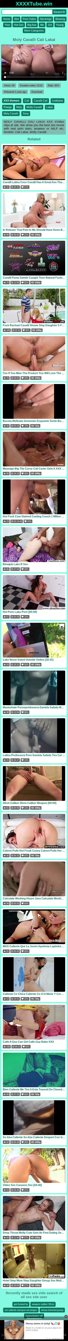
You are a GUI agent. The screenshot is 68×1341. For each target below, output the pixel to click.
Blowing (60, 19)
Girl (50, 25)
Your (7, 25)
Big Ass (31, 25)
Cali (26, 100)
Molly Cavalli (34, 107)
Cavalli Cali (41, 100)
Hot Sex (18, 25)
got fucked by (21, 1304)
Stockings (45, 19)
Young (60, 25)
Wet (16, 19)
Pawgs (8, 107)
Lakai (49, 107)
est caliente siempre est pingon (21, 1310)
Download (37, 91)
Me (42, 25)
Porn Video (29, 19)
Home (6, 19)
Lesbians (57, 100)
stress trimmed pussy (52, 1310)
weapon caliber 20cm (43, 1304)
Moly (19, 107)
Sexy (26, 113)
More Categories (34, 30)
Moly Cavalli (11, 113)
